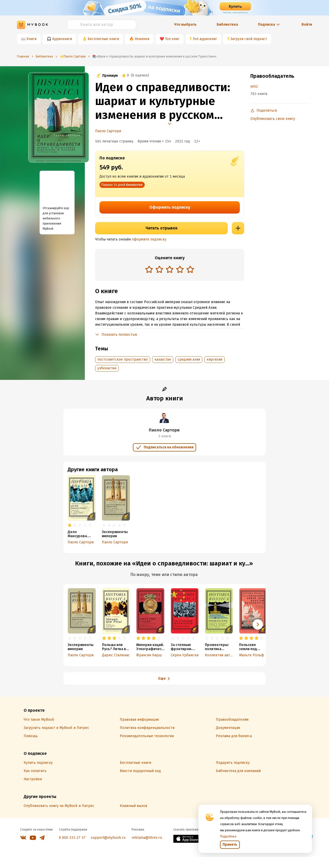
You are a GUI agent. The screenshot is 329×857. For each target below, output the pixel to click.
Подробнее (228, 836)
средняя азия (189, 359)
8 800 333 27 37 (72, 837)
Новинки (142, 39)
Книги (31, 39)
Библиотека (227, 24)
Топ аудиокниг (205, 39)
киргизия (214, 359)
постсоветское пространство (122, 359)
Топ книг (172, 39)
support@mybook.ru (108, 837)
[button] (258, 624)
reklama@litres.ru (147, 837)
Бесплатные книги (103, 39)
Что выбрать (185, 24)
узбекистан (106, 368)
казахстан (162, 359)
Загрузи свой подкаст (248, 39)
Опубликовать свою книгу (272, 119)
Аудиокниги (62, 39)
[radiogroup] (169, 270)
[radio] (149, 269)
